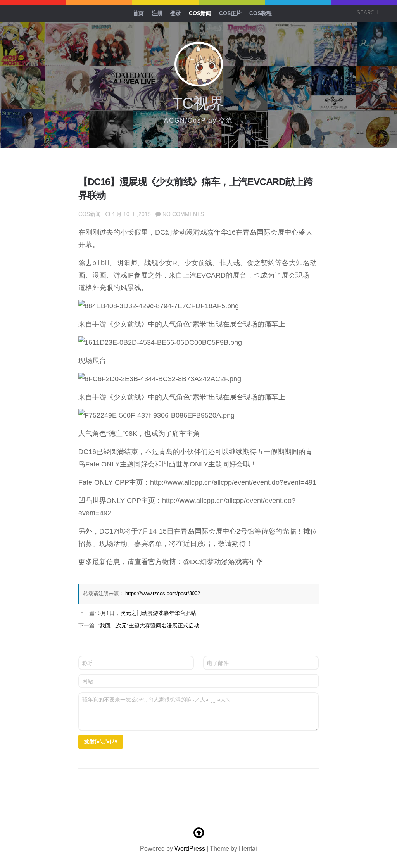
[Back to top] (198, 833)
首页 (138, 13)
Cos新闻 (200, 13)
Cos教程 (260, 13)
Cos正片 (230, 13)
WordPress (189, 848)
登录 (175, 13)
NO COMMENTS (183, 214)
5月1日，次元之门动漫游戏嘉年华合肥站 (147, 613)
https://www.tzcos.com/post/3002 (162, 593)
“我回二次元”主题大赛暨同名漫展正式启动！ (151, 625)
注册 (157, 13)
